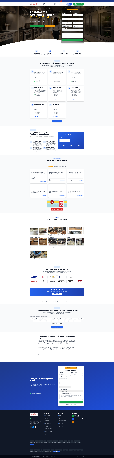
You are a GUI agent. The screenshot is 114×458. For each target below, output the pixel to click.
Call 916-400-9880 (57, 293)
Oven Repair (47, 420)
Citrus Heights (56, 318)
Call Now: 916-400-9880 (38, 26)
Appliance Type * (64, 24)
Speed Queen (47, 451)
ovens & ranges (55, 354)
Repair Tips (61, 423)
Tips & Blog (70, 301)
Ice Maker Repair (48, 426)
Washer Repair (47, 417)
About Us (44, 4)
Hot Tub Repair (47, 429)
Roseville (37, 318)
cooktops (66, 354)
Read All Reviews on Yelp (57, 209)
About (77, 456)
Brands (51, 4)
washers (48, 354)
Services (47, 4)
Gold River (68, 442)
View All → (32, 444)
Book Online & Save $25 (50, 26)
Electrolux (36, 451)
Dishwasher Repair (48, 421)
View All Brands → (56, 451)
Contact (65, 4)
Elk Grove (32, 318)
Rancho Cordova (49, 318)
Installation (47, 433)
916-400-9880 (71, 355)
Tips (59, 4)
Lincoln (42, 442)
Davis (77, 318)
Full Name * (64, 13)
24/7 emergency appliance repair (60, 355)
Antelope (81, 318)
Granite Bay (37, 442)
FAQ (62, 4)
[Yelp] (36, 427)
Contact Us (61, 426)
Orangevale (59, 442)
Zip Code (74, 380)
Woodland (78, 442)
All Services (47, 301)
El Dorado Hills (32, 442)
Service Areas (55, 4)
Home (41, 4)
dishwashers (60, 354)
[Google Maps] (31, 427)
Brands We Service (53, 301)
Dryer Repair (47, 418)
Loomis (49, 442)
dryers (51, 354)
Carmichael (62, 318)
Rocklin (72, 318)
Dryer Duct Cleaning (48, 431)
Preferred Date (75, 24)
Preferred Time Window (65, 28)
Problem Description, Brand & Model (65, 393)
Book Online (68, 4)
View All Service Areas (56, 327)
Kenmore (31, 451)
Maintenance (47, 434)
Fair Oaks (67, 318)
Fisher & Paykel (41, 451)
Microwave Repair (48, 423)
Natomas (60, 323)
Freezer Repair (47, 425)
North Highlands (54, 442)
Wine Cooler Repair (48, 428)
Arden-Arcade (54, 323)
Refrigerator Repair (48, 415)
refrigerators (44, 354)
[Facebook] (33, 427)
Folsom (43, 318)
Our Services (61, 418)
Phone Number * (75, 13)
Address (62, 380)
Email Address (65, 17)
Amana (51, 451)
